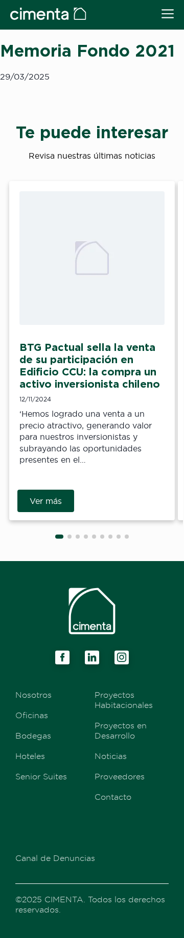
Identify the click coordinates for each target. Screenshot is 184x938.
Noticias (111, 756)
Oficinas (31, 715)
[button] (59, 537)
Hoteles (30, 756)
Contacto (113, 797)
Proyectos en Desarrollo (121, 730)
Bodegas (33, 735)
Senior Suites (41, 776)
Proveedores (120, 776)
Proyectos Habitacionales (124, 700)
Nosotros (33, 695)
